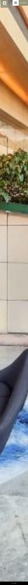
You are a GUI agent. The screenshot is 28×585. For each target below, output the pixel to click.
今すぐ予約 (14, 583)
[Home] (4, 4)
